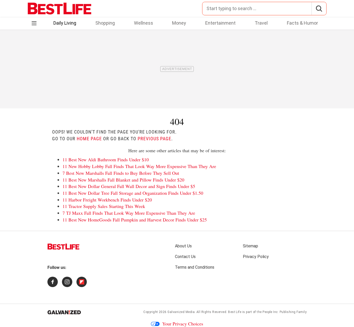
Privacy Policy (256, 256)
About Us (183, 245)
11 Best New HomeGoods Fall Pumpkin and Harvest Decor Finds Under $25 (134, 220)
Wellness (143, 23)
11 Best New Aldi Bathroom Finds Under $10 (105, 159)
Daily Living (64, 23)
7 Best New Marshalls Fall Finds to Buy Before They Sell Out (120, 173)
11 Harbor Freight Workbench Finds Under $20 (107, 200)
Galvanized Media (181, 312)
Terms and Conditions (194, 267)
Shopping (105, 23)
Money (179, 23)
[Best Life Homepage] (59, 8)
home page (89, 138)
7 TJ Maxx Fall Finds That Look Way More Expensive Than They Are (128, 213)
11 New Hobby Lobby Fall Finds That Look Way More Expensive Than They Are (139, 166)
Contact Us (185, 256)
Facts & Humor (302, 23)
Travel (261, 23)
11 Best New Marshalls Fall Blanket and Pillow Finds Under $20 (123, 180)
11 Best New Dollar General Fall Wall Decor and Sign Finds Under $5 (128, 186)
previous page (154, 138)
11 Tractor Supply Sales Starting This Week (103, 206)
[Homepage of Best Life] (63, 246)
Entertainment (220, 23)
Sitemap (250, 245)
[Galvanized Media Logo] (64, 312)
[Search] (318, 8)
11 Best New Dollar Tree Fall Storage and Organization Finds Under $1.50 (132, 193)
